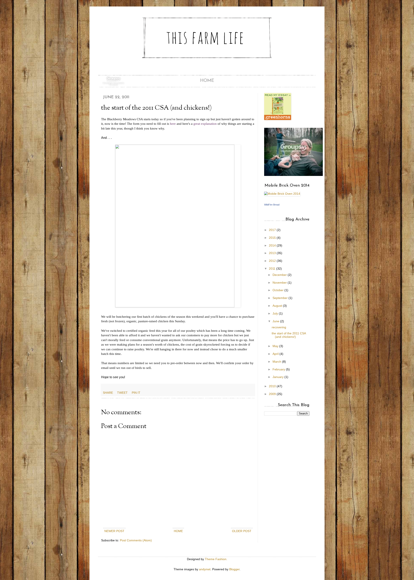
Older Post (241, 531)
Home (207, 80)
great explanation (205, 123)
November (280, 282)
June (276, 321)
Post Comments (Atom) (136, 540)
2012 (273, 260)
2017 (273, 230)
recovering (279, 327)
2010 (273, 386)
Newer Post (114, 531)
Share (108, 392)
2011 (272, 268)
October (278, 290)
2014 (273, 245)
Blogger (234, 569)
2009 (273, 394)
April (276, 354)
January (278, 377)
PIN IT (136, 392)
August (278, 305)
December (280, 275)
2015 (273, 237)
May (276, 346)
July (276, 313)
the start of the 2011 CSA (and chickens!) (289, 335)
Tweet (122, 392)
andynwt (204, 569)
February (279, 369)
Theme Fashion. (216, 559)
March (277, 361)
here (173, 123)
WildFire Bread (271, 204)
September (281, 298)
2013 (273, 253)
